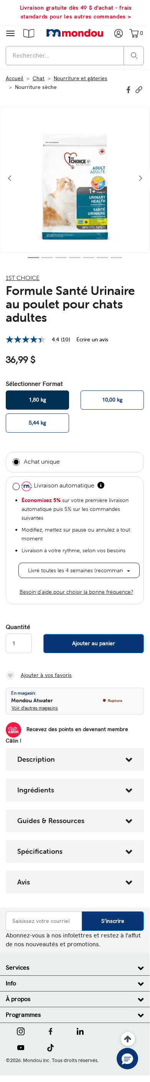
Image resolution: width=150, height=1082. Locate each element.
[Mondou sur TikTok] (50, 1047)
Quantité (18, 627)
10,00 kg (112, 399)
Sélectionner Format (34, 383)
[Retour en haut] (128, 1039)
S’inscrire (112, 920)
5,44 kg (37, 422)
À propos (18, 999)
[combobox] (75, 55)
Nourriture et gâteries (80, 78)
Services (18, 967)
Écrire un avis (92, 339)
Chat (39, 78)
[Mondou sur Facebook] (51, 1031)
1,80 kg (37, 399)
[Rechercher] (134, 55)
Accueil (14, 78)
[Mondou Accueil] (75, 33)
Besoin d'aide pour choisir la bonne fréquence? (76, 591)
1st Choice (23, 278)
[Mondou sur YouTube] (20, 1047)
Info (11, 983)
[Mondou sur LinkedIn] (80, 1031)
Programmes (23, 1015)
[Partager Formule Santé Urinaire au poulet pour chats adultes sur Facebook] (129, 89)
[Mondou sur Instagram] (21, 1031)
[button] (28, 33)
